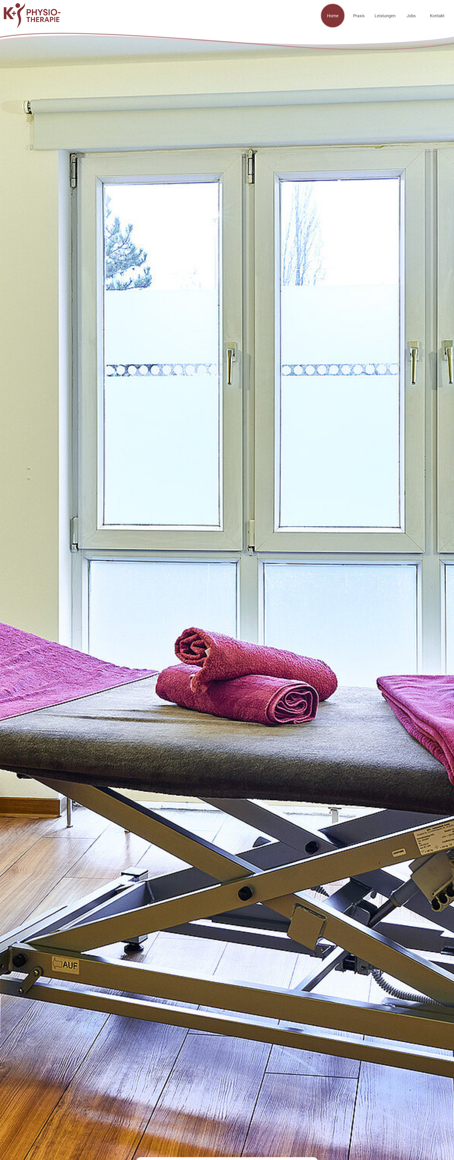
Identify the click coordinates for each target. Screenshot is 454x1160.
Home (333, 15)
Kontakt (437, 15)
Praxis (359, 15)
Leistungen (385, 15)
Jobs (411, 15)
